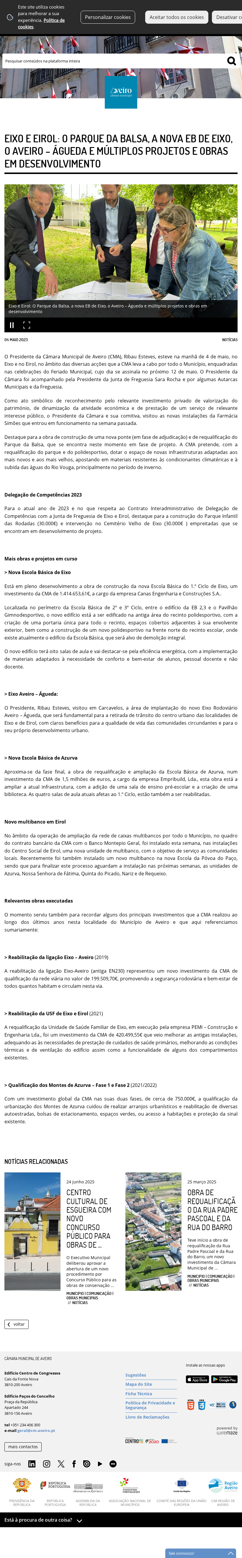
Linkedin (31, 1464)
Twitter (61, 1464)
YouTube (100, 1465)
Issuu (86, 1464)
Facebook (74, 1464)
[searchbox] (121, 61)
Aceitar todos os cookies (177, 17)
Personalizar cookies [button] (108, 17)
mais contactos (23, 1446)
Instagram (46, 1464)
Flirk (113, 1464)
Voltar (19, 1324)
